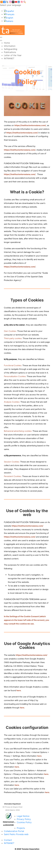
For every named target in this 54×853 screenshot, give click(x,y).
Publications (10, 52)
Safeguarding (10, 49)
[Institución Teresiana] (12, 29)
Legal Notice (23, 816)
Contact (8, 840)
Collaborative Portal (14, 831)
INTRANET (9, 58)
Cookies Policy (24, 822)
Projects (21, 828)
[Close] (1, 40)
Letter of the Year (12, 55)
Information (9, 46)
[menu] (1, 37)
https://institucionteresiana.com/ (30, 125)
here (19, 690)
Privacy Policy (24, 819)
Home (7, 43)
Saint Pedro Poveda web (16, 834)
